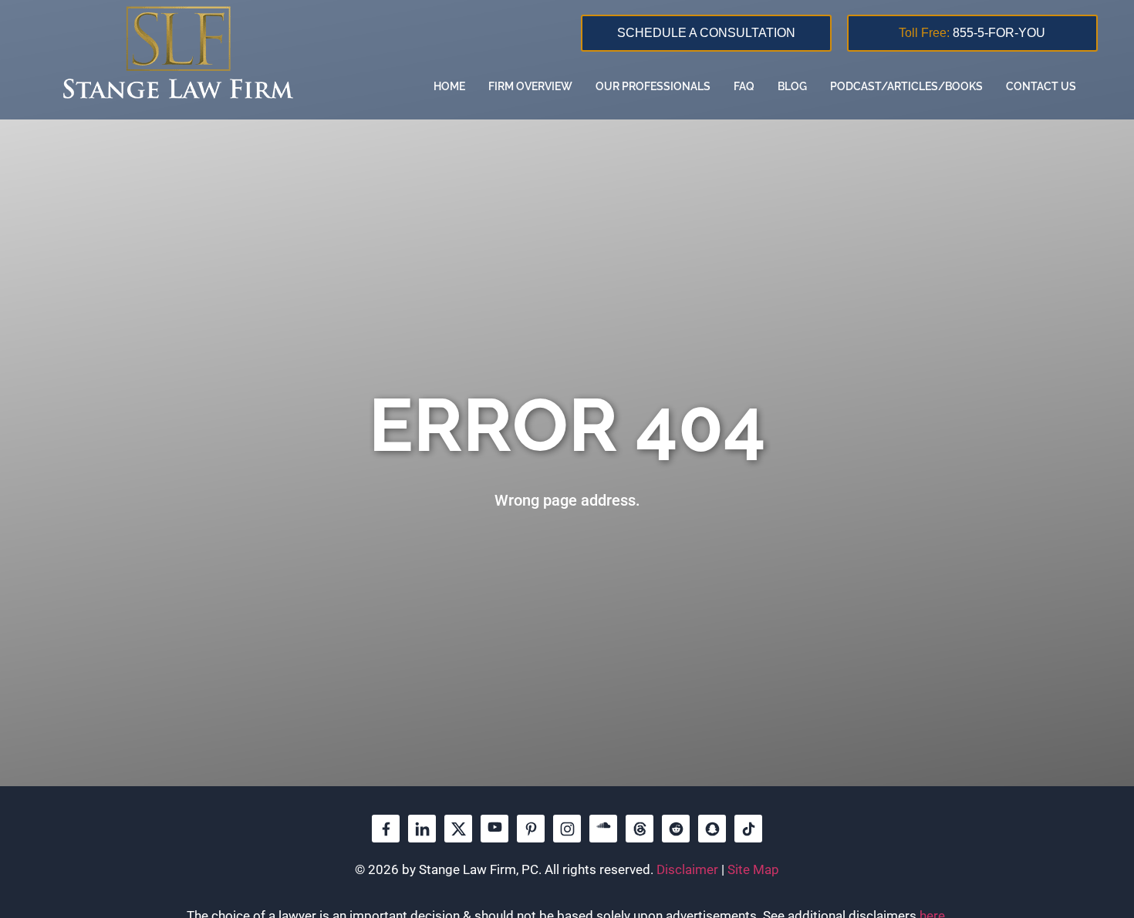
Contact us (1041, 86)
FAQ (744, 86)
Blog (792, 86)
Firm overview (530, 86)
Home (449, 86)
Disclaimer (687, 869)
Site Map (753, 869)
